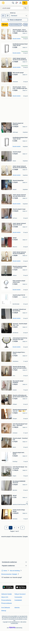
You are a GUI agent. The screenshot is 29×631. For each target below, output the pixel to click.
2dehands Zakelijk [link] (6, 594)
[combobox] (13, 8)
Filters (5, 24)
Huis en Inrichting (14, 24)
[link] (3, 3)
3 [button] (18, 527)
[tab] (3, 15)
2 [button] (14, 527)
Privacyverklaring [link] (6, 600)
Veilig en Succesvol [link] (20, 594)
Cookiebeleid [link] (18, 600)
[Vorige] (7, 527)
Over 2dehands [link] (5, 607)
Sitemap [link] (3, 610)
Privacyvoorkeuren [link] (6, 603)
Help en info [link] (4, 597)
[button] (17, 3)
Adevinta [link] (17, 607)
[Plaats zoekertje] (24, 3)
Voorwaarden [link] (18, 597)
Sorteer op (12, 13)
